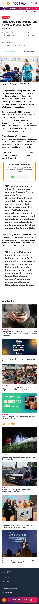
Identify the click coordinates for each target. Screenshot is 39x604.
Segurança (13, 8)
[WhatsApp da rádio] (30, 600)
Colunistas (5, 577)
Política (27, 8)
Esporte (34, 8)
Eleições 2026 (5, 8)
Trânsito (20, 8)
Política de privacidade (10, 589)
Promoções (6, 581)
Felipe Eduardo (9, 42)
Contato (4, 585)
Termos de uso (7, 592)
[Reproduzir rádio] (4, 600)
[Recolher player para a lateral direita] (35, 600)
